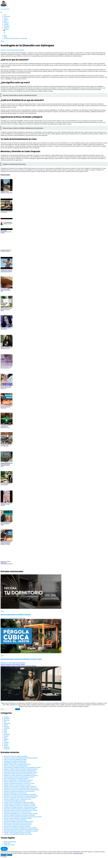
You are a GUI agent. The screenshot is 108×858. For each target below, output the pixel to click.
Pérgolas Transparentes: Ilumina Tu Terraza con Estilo (19, 783)
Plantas (6, 745)
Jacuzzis (6, 19)
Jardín (5, 21)
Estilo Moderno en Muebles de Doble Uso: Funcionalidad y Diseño (22, 767)
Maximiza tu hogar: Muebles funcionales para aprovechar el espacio (23, 816)
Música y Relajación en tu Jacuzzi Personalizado (17, 781)
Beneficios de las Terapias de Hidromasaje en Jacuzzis (19, 777)
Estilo (5, 729)
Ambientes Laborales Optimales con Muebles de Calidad (19, 808)
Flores (5, 18)
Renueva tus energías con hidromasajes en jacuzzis (18, 780)
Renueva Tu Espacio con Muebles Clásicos (16, 765)
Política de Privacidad (10, 841)
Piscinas (6, 24)
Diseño (6, 725)
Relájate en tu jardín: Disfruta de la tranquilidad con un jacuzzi (21, 775)
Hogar (5, 732)
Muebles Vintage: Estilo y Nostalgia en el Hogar (17, 764)
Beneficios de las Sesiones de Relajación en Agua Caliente (20, 827)
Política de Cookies (9, 845)
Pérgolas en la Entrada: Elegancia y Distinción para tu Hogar (21, 807)
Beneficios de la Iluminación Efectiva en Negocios (18, 823)
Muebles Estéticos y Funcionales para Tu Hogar (17, 785)
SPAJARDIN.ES (5, 9)
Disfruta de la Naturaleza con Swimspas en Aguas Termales (21, 813)
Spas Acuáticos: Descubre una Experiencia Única (17, 824)
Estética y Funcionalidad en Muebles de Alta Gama (18, 834)
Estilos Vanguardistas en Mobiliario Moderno (16, 614)
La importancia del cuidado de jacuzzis (14, 800)
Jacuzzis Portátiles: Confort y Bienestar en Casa (17, 799)
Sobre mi (6, 27)
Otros (2, 41)
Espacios (6, 726)
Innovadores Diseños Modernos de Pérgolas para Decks (19, 773)
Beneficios (7, 718)
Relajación (7, 747)
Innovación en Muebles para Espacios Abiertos (17, 826)
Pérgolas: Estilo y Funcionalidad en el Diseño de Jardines (19, 804)
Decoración (7, 16)
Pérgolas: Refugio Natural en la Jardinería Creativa (18, 818)
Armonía (6, 717)
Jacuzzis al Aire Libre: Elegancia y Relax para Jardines (19, 802)
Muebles (6, 739)
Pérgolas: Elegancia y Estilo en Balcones (15, 819)
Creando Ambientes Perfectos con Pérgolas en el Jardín (19, 805)
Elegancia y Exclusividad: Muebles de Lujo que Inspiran (19, 791)
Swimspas (7, 26)
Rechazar (3, 855)
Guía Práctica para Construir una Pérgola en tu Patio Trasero (21, 659)
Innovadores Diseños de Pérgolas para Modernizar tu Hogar (21, 772)
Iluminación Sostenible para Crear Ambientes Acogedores (20, 794)
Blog (4, 849)
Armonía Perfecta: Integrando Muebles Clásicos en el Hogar (20, 788)
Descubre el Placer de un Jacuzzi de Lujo (15, 792)
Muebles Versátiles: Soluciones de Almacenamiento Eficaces (21, 769)
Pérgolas (6, 22)
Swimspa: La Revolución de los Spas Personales (17, 812)
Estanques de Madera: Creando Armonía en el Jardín (18, 821)
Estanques (7, 728)
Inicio (5, 14)
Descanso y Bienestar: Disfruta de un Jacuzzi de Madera (19, 797)
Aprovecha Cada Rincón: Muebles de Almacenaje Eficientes (20, 758)
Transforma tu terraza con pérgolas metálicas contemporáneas (21, 789)
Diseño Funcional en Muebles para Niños (15, 759)
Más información (78, 853)
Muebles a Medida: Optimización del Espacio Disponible (19, 815)
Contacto (6, 29)
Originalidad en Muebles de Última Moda (15, 762)
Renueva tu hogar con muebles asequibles (15, 756)
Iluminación (7, 734)
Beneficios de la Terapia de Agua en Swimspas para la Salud (21, 796)
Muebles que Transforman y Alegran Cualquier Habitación (20, 786)
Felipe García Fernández (17, 50)
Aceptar (10, 855)
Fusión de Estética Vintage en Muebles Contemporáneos (20, 770)
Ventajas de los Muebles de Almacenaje (15, 761)
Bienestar (6, 720)
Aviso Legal (7, 843)
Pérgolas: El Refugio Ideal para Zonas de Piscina (17, 832)
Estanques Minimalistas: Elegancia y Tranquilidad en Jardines (21, 831)
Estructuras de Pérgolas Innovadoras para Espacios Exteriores (21, 829)
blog (5, 721)
